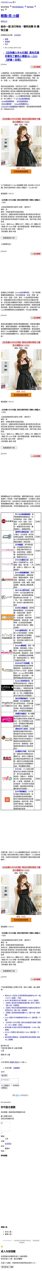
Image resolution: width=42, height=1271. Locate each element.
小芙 (2, 1050)
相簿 (6, 39)
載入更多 (4, 1075)
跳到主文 (4, 21)
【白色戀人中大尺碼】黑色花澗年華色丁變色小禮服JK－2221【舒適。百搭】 (22, 56)
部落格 (7, 41)
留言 (16, 1062)
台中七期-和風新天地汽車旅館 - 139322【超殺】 (22, 1000)
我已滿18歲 (5, 1267)
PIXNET (9, 1240)
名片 (6, 44)
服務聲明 (21, 1242)
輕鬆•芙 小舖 (10, 16)
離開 (11, 1267)
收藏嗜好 (16, 1068)
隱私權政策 (36, 1240)
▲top (2, 1071)
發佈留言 (4, 1088)
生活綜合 (17, 35)
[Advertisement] (21, 273)
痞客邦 (12, 1062)
